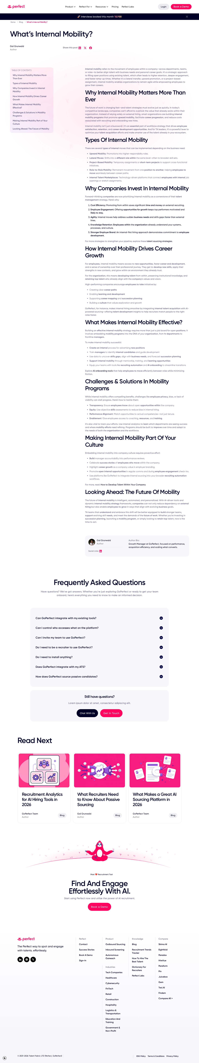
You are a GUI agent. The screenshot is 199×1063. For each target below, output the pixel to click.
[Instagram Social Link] (26, 959)
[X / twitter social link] (33, 959)
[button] (70, 6)
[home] (30, 7)
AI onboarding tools (103, 371)
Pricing (115, 6)
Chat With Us (87, 713)
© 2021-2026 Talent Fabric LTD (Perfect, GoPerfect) (39, 1056)
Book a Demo (181, 6)
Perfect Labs (128, 6)
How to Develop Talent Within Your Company (123, 484)
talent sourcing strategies (159, 241)
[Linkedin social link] (20, 959)
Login (163, 6)
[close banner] (187, 16)
